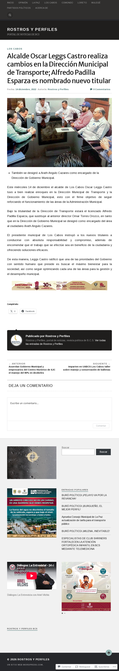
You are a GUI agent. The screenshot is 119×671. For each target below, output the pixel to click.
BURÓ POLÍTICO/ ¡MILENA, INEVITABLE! (86, 531)
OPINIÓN (23, 2)
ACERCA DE (41, 8)
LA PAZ (36, 2)
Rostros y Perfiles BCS (22, 628)
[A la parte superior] (109, 653)
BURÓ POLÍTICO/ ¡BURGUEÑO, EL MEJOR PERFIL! (82, 508)
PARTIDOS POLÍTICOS (19, 8)
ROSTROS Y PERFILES (32, 29)
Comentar (101, 425)
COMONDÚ (67, 2)
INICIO (10, 2)
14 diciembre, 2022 (25, 89)
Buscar (65, 447)
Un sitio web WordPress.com (25, 665)
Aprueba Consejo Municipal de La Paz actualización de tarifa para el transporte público (84, 520)
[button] (108, 586)
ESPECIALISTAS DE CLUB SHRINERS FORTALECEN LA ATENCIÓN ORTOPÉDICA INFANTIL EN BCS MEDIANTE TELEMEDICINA (84, 543)
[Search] (10, 15)
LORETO (82, 2)
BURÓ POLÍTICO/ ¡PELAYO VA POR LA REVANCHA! (84, 497)
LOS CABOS (50, 2)
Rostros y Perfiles (58, 89)
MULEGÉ (95, 2)
